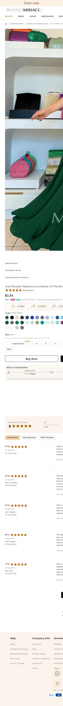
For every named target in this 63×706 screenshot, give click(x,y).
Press (34, 668)
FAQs (12, 644)
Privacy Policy (38, 654)
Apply (56, 668)
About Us (36, 644)
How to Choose (17, 663)
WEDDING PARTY (17, 24)
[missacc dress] (31, 3)
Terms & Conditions (41, 659)
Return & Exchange (19, 654)
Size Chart (14, 659)
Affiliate (57, 644)
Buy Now (31, 358)
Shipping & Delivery (19, 649)
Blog (34, 649)
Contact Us (37, 663)
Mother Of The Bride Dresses (37, 24)
